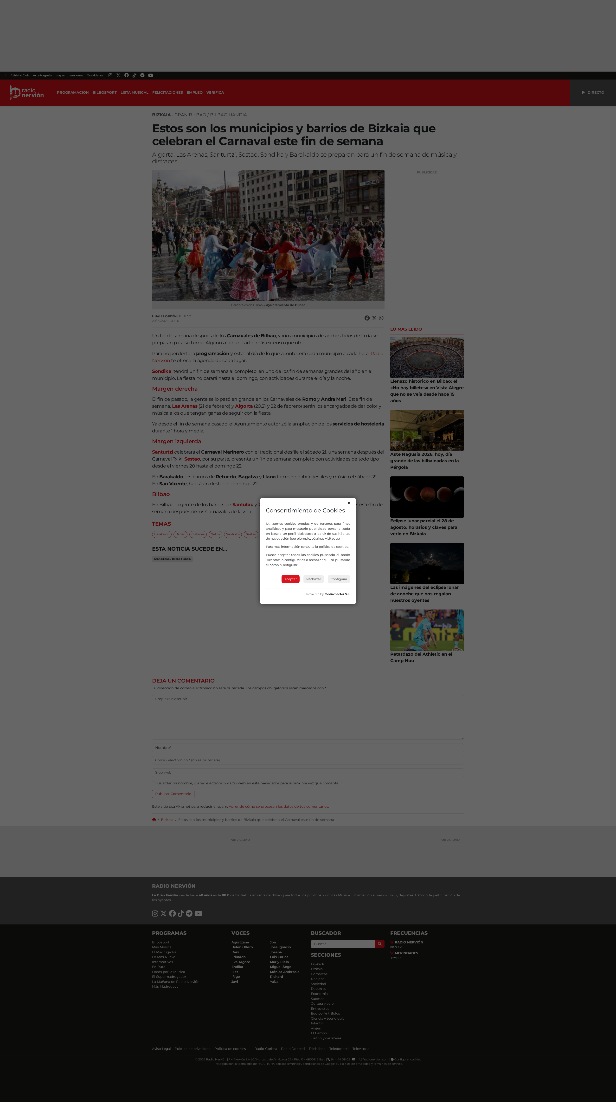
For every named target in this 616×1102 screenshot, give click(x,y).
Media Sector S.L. (337, 594)
